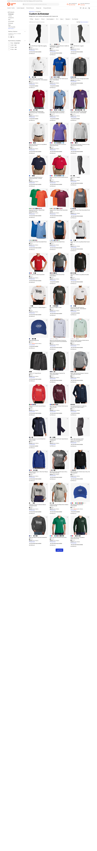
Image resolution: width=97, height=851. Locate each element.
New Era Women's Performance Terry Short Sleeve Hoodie (58, 472)
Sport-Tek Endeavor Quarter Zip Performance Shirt (57, 374)
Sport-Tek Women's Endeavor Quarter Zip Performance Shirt (79, 374)
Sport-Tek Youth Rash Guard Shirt (37, 274)
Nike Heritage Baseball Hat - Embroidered (77, 505)
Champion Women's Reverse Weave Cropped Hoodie (37, 505)
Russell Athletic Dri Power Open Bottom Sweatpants (59, 439)
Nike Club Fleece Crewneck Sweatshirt (38, 537)
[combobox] (40, 4)
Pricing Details (32, 50)
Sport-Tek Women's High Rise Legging (38, 45)
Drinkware (10, 23)
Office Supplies (11, 27)
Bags (9, 25)
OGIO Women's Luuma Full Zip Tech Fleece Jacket (37, 439)
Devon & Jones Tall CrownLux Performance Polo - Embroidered (78, 308)
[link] (11, 4)
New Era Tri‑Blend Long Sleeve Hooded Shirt (80, 275)
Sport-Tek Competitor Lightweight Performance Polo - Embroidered (79, 112)
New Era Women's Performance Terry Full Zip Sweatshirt (80, 472)
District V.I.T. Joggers (75, 177)
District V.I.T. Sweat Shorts (35, 373)
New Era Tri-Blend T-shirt (55, 307)
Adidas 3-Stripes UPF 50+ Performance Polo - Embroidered (59, 79)
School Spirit (11, 21)
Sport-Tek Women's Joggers (77, 45)
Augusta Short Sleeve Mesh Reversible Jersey (59, 210)
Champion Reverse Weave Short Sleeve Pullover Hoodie (59, 505)
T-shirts (10, 15)
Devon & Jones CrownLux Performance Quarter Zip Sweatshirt (80, 341)
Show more (10, 28)
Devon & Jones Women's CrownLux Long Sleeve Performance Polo (80, 145)
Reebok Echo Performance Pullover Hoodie (37, 406)
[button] (85, 4)
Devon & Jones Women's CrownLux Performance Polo (58, 145)
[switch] (11, 37)
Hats (9, 19)
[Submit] (24, 4)
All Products (32, 11)
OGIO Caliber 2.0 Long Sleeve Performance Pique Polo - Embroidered (38, 79)
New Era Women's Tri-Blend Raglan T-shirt (38, 308)
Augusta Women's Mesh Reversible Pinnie (80, 210)
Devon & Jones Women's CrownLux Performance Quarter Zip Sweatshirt (58, 341)
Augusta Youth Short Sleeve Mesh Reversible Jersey (36, 210)
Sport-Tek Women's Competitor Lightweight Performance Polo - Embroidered (57, 112)
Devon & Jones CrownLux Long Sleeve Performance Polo (38, 145)
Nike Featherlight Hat (34, 340)
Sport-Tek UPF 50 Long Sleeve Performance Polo (78, 538)
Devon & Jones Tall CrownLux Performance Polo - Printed (35, 178)
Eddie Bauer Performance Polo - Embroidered (57, 275)
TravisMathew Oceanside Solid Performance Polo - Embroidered (36, 112)
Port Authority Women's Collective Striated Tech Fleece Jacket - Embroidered (78, 407)
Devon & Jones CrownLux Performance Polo (59, 178)
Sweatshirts (11, 17)
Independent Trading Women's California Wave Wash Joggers (59, 46)
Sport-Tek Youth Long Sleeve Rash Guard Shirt (80, 242)
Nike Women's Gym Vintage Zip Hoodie (80, 78)
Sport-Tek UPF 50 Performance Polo (58, 537)
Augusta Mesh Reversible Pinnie (57, 241)
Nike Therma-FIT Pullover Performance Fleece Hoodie (59, 406)
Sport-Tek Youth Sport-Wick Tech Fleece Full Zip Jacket (38, 472)
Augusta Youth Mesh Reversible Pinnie (38, 241)
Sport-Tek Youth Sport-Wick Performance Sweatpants (77, 439)
